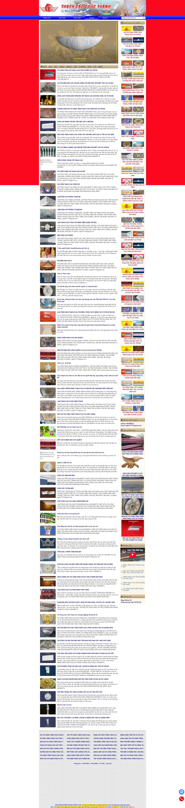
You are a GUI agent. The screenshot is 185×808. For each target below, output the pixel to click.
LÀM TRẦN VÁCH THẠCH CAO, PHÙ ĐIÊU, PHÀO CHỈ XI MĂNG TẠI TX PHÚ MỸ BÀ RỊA (86, 312)
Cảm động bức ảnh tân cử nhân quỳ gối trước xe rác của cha (77, 526)
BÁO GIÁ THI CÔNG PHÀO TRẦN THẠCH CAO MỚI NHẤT (132, 365)
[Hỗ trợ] (181, 798)
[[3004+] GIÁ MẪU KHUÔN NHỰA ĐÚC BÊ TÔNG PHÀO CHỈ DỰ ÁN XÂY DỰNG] (48, 683)
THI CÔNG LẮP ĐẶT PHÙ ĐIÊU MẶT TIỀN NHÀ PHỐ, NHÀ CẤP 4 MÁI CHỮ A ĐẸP (84, 640)
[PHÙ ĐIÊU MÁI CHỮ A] (48, 265)
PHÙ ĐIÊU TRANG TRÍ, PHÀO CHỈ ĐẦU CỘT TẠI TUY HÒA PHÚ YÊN (79, 692)
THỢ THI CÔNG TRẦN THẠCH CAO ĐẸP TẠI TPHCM (132, 45)
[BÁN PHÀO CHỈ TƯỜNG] (48, 239)
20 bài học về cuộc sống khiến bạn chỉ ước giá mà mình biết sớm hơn (80, 452)
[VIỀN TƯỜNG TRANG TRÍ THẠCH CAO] (48, 162)
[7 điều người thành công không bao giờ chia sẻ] (48, 252)
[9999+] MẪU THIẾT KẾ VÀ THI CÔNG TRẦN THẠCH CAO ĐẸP (133, 68)
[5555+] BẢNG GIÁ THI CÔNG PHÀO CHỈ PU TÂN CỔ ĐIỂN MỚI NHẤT (80, 577)
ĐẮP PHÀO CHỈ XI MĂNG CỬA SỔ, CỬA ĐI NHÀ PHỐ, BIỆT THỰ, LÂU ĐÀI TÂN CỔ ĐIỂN (132, 290)
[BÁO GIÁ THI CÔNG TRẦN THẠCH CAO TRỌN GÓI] (132, 506)
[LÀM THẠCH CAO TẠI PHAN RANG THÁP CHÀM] (48, 594)
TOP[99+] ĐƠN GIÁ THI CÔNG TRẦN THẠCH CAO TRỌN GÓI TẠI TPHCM (81, 109)
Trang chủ (47, 18)
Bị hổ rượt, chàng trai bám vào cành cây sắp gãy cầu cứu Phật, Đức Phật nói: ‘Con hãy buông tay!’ (86, 300)
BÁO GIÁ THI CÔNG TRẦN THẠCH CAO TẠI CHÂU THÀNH (76, 414)
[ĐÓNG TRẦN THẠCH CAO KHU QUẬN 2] (48, 342)
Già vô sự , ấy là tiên (64, 363)
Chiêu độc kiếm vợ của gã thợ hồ (68, 514)
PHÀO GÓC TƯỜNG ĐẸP (65, 488)
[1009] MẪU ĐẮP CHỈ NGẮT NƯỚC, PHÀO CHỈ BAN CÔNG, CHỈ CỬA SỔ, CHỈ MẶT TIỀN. (86, 602)
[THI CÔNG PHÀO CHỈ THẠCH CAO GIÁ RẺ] (48, 175)
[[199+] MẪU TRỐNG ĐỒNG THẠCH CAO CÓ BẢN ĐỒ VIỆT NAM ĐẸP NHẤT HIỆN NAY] (48, 393)
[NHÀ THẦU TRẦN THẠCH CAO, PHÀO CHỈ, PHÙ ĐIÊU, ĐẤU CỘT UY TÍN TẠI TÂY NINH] (48, 139)
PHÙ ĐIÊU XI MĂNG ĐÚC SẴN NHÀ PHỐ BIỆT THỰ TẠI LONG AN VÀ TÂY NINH (132, 316)
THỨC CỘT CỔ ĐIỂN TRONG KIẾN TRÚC (132, 138)
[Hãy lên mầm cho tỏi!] (48, 709)
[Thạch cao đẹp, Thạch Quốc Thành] (79, 42)
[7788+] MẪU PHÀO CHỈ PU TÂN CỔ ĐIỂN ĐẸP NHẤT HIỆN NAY (132, 91)
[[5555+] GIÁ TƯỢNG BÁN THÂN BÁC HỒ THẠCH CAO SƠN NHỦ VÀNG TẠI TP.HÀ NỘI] (48, 100)
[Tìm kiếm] (143, 18)
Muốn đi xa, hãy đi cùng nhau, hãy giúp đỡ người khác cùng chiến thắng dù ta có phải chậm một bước (86, 326)
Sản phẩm (77, 18)
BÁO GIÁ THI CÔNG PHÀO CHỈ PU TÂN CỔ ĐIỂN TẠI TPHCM (132, 239)
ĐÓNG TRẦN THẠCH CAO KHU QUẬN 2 (70, 337)
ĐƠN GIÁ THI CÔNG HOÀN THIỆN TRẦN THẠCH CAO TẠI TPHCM (133, 354)
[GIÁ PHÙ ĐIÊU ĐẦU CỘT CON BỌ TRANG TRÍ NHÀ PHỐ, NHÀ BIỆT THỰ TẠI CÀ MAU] (48, 87)
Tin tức (91, 18)
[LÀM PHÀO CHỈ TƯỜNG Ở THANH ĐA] (48, 214)
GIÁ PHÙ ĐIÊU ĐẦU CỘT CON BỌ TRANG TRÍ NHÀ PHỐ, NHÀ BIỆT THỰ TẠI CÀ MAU (85, 83)
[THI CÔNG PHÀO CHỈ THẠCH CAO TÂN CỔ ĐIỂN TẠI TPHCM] (48, 74)
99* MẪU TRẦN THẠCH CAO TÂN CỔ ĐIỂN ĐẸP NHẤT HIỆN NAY (132, 80)
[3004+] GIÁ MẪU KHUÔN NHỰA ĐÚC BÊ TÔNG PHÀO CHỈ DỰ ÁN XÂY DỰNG (82, 679)
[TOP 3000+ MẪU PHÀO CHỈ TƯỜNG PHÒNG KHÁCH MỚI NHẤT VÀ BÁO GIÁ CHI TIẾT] (48, 658)
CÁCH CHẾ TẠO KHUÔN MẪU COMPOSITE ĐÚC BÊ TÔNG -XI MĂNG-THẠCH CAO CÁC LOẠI (132, 199)
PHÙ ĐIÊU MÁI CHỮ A (64, 261)
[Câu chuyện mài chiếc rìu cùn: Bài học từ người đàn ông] (48, 380)
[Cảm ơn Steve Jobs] (48, 278)
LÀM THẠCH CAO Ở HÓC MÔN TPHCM (70, 401)
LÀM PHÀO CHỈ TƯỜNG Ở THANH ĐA (69, 209)
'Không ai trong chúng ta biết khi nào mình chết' (73, 539)
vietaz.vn (131, 807)
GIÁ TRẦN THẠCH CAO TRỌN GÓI (68, 184)
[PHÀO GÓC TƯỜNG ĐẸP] (48, 492)
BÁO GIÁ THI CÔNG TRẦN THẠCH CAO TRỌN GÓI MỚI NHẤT (133, 250)
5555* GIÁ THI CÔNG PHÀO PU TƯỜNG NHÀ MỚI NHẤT (132, 377)
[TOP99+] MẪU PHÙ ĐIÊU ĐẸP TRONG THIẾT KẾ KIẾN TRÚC (133, 103)
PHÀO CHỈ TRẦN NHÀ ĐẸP (66, 475)
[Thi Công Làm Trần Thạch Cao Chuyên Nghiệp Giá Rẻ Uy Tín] (48, 619)
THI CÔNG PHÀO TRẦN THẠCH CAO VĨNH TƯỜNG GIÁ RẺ (132, 414)
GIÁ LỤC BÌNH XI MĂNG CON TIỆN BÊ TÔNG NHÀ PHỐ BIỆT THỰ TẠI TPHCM (83, 147)
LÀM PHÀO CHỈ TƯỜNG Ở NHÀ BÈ (68, 197)
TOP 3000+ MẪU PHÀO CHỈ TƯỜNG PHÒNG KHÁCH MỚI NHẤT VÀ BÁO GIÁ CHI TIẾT (85, 653)
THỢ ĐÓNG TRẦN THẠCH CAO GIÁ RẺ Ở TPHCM (133, 149)
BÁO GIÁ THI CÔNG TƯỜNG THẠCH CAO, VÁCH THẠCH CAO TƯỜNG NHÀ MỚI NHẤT (132, 226)
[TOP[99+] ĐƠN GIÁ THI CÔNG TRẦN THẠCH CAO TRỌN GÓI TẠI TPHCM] (48, 113)
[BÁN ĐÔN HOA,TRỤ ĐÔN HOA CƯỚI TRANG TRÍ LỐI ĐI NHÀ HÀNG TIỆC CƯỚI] (132, 528)
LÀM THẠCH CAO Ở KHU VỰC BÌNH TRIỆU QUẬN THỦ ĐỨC (77, 222)
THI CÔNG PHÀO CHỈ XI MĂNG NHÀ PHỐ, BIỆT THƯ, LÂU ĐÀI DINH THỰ (132, 389)
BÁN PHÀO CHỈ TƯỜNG (65, 235)
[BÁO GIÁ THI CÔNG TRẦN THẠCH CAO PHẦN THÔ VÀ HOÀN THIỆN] (132, 442)
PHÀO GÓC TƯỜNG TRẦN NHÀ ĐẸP (69, 552)
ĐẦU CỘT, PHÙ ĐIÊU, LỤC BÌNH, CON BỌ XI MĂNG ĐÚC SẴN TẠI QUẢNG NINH (83, 718)
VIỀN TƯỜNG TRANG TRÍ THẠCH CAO (70, 160)
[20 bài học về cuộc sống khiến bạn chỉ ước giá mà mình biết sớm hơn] (48, 456)
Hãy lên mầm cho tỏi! (64, 705)
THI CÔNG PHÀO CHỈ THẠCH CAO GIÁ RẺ (71, 171)
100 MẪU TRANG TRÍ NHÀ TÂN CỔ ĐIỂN (132, 186)
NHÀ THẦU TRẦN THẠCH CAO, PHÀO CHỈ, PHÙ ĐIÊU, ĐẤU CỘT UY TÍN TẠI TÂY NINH (85, 134)
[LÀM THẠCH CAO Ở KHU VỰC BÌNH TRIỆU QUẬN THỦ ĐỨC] (48, 227)
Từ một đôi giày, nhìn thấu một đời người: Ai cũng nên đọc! (77, 286)
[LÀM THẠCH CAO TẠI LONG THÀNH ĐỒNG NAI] (48, 505)
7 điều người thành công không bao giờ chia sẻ (73, 248)
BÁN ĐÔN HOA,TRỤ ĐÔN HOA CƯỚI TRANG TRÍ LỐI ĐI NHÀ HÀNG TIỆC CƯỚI (133, 540)
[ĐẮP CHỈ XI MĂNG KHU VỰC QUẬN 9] (48, 444)
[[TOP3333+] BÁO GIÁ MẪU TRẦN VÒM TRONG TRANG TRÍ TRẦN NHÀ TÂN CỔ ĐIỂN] (48, 568)
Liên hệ (104, 18)
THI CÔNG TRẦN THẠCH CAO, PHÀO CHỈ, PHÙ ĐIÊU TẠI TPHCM (133, 328)
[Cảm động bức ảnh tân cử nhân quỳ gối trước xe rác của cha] (48, 530)
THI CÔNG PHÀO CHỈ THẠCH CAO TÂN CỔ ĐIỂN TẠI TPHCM (77, 70)
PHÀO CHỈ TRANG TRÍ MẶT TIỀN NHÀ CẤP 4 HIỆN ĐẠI (75, 121)
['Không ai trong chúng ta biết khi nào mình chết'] (48, 543)
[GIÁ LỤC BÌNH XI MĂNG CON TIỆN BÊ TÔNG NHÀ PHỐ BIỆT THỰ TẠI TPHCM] (48, 151)
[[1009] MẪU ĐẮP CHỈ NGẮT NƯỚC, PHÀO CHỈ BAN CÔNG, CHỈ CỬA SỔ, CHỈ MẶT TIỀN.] (48, 606)
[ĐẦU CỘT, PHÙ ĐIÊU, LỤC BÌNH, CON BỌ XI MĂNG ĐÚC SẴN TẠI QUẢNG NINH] (48, 722)
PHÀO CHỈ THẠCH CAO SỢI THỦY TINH (132, 174)
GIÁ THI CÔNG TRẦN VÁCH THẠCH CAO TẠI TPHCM (133, 33)
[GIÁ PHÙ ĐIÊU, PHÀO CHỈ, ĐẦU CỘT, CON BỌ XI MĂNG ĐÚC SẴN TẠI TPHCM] (48, 670)
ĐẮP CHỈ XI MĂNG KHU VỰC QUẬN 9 (69, 440)
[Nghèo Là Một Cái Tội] (48, 467)
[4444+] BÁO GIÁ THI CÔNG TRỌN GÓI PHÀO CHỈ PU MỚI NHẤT (132, 114)
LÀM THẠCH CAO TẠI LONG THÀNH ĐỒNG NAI (72, 501)
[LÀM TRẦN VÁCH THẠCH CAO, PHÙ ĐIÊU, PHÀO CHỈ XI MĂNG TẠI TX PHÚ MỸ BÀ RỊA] (48, 316)
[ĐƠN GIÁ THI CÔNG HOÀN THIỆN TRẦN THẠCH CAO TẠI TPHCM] (132, 463)
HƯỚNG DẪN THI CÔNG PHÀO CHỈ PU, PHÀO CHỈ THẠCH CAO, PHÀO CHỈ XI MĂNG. (132, 277)
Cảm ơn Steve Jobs (63, 273)
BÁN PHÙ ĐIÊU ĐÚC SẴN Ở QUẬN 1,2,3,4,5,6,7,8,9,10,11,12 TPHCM (79, 350)
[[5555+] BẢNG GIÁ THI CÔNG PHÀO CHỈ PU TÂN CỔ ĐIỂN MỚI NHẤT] (48, 581)
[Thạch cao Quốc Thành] (49, 8)
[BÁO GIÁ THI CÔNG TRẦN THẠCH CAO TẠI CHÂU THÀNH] (48, 418)
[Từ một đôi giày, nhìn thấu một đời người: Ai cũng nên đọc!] (48, 291)
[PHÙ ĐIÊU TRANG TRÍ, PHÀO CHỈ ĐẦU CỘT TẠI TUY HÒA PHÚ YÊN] (48, 696)
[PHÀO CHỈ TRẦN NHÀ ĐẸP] (48, 480)
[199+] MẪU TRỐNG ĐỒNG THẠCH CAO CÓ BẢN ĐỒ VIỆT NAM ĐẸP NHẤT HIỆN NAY (85, 388)
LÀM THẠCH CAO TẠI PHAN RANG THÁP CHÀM (73, 590)
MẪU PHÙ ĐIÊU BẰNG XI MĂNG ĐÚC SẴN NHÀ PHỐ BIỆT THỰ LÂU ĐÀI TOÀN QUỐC (132, 162)
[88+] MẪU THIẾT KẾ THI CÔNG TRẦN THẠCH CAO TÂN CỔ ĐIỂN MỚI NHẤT (133, 212)
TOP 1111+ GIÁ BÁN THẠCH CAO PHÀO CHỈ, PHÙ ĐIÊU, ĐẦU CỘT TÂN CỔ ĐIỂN (132, 263)
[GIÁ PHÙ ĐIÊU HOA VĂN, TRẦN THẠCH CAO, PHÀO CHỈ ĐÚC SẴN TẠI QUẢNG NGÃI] (48, 632)
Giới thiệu (62, 18)
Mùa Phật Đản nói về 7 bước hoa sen (69, 427)
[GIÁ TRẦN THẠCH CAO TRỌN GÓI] (48, 188)
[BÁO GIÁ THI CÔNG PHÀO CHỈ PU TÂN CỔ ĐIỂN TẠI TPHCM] (132, 485)
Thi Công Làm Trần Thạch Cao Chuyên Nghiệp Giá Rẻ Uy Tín (77, 615)
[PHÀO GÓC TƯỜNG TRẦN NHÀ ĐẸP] (48, 556)
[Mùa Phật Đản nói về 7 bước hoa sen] (48, 431)
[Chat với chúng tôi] (181, 791)
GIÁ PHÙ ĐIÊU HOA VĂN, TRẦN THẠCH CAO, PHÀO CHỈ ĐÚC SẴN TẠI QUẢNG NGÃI (85, 628)
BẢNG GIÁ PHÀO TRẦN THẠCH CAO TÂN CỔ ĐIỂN (132, 57)
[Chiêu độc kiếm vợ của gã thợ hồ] (48, 518)
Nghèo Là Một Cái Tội (64, 462)
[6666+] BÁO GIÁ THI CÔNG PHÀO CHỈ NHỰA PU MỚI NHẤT (132, 303)
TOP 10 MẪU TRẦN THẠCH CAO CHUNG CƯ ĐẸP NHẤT (132, 402)
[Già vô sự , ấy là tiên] (48, 367)
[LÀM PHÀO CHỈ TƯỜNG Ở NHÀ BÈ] (48, 201)
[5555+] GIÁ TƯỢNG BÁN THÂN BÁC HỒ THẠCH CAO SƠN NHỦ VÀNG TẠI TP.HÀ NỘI (85, 96)
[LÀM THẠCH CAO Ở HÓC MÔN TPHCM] (48, 405)
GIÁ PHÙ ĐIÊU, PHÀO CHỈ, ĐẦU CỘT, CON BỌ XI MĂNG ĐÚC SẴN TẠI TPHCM (83, 666)
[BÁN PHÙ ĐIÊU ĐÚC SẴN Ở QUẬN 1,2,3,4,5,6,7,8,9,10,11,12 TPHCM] (48, 354)
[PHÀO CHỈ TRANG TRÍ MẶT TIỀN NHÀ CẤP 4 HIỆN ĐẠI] (48, 126)
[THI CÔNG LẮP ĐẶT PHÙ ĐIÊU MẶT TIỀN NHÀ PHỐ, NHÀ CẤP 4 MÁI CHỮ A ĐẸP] (48, 645)
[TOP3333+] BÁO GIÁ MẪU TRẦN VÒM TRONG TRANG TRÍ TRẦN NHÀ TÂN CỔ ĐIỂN (85, 564)
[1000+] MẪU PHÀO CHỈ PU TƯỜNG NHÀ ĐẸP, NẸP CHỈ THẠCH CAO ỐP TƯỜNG (133, 341)
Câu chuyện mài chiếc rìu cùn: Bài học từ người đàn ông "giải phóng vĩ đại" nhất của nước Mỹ (87, 376)
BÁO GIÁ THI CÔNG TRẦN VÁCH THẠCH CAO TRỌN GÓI (132, 126)
